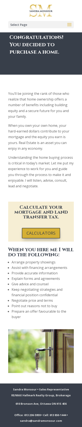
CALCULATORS (41, 233)
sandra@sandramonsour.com (41, 421)
